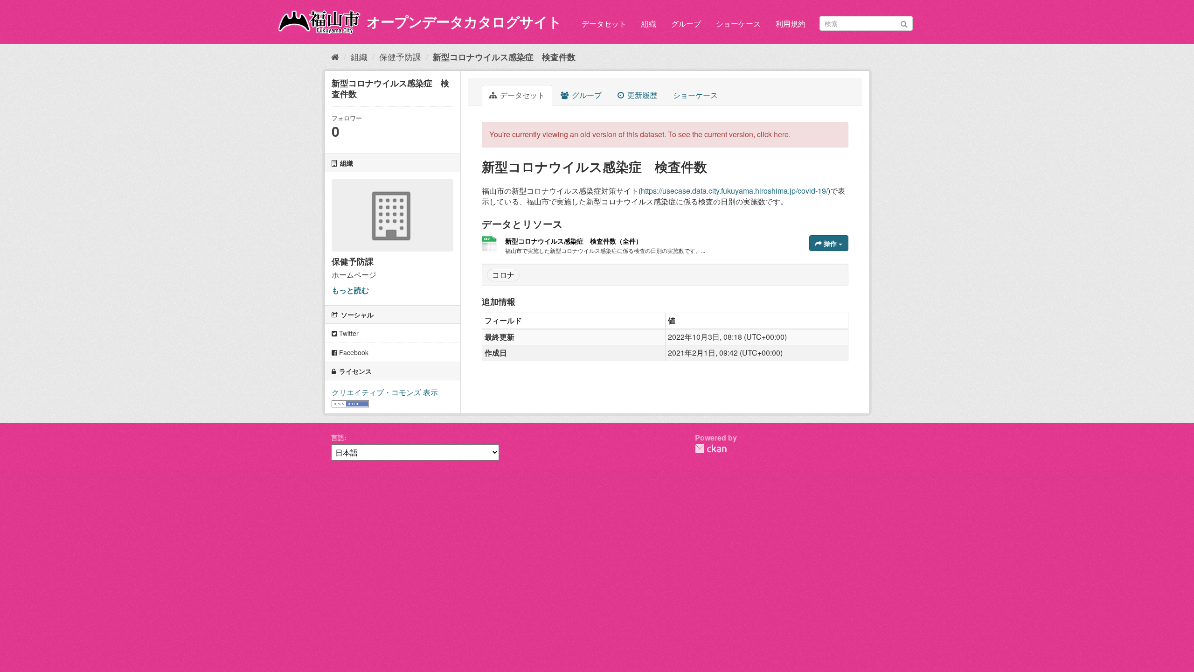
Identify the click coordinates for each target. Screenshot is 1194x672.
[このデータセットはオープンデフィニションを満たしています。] (350, 403)
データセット (604, 23)
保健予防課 (400, 56)
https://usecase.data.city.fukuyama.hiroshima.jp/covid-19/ (734, 190)
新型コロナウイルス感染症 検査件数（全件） (573, 240)
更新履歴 (641, 95)
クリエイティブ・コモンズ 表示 (385, 392)
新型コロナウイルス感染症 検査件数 (504, 57)
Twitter (348, 333)
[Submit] (904, 23)
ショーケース (738, 23)
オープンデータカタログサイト (464, 21)
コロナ (503, 274)
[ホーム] (335, 56)
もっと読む (350, 290)
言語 (337, 437)
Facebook (352, 352)
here (781, 134)
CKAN (711, 449)
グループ (686, 23)
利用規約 (790, 23)
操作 (830, 243)
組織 (648, 23)
